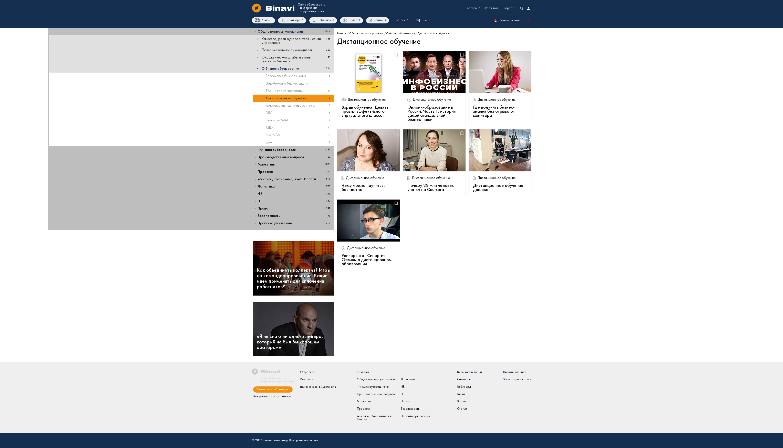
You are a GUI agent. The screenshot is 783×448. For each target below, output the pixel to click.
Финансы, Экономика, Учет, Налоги (376, 418)
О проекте (307, 372)
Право (405, 401)
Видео (461, 401)
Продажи (363, 408)
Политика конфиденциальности (318, 387)
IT (402, 394)
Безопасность (410, 408)
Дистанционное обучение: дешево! (499, 188)
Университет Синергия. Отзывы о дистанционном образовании (367, 260)
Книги (461, 394)
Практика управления (415, 416)
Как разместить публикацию (273, 396)
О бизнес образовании (400, 33)
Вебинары (464, 386)
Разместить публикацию (273, 389)
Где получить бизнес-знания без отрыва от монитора (494, 111)
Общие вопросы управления (366, 33)
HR (403, 386)
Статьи (462, 408)
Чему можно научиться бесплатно (364, 188)
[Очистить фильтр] (528, 20)
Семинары (464, 379)
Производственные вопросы (376, 394)
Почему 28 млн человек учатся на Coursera (430, 188)
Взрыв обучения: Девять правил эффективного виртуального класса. (365, 111)
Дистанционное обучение (367, 100)
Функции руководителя (373, 386)
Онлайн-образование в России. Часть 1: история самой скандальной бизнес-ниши (431, 113)
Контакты (306, 379)
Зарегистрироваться (517, 379)
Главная (341, 33)
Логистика (408, 379)
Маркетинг (364, 401)
